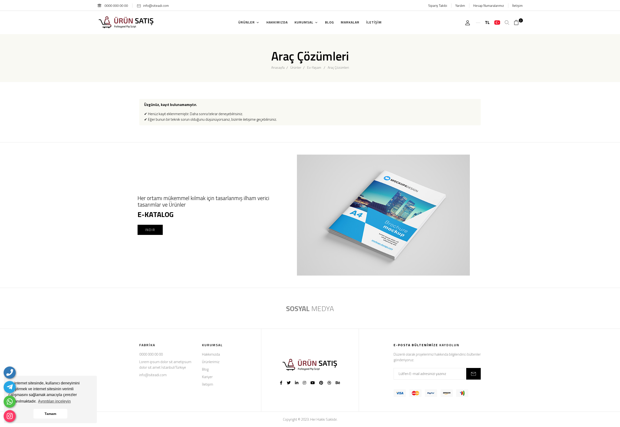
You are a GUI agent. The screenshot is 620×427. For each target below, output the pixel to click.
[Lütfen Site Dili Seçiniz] (497, 22)
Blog (205, 369)
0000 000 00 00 (116, 5)
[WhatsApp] (10, 402)
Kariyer (207, 377)
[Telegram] (10, 387)
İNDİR (150, 229)
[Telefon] (10, 373)
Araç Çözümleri (338, 67)
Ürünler (295, 67)
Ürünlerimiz (210, 362)
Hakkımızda (211, 354)
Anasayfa (278, 67)
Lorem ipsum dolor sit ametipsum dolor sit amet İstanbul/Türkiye (165, 364)
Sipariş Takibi (437, 5)
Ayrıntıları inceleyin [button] (54, 401)
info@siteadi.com (156, 5)
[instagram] (10, 416)
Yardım (460, 5)
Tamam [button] (50, 414)
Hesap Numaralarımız (488, 5)
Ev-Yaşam (314, 67)
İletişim (517, 5)
